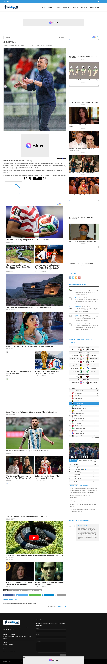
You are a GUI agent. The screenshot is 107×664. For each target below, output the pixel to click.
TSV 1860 (11, 590)
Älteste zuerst (62, 606)
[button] (9, 595)
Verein (58, 7)
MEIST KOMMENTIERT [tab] (84, 485)
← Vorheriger (8, 37)
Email (37, 634)
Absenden (63, 654)
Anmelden (6, 1)
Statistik (66, 7)
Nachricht (38, 641)
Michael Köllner (19, 590)
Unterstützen (94, 7)
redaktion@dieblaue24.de (9, 651)
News (43, 7)
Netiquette (22, 661)
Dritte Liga (38, 590)
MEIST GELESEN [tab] (73, 485)
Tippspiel (84, 7)
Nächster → (62, 37)
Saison (50, 7)
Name (37, 628)
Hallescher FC (30, 590)
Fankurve (75, 7)
